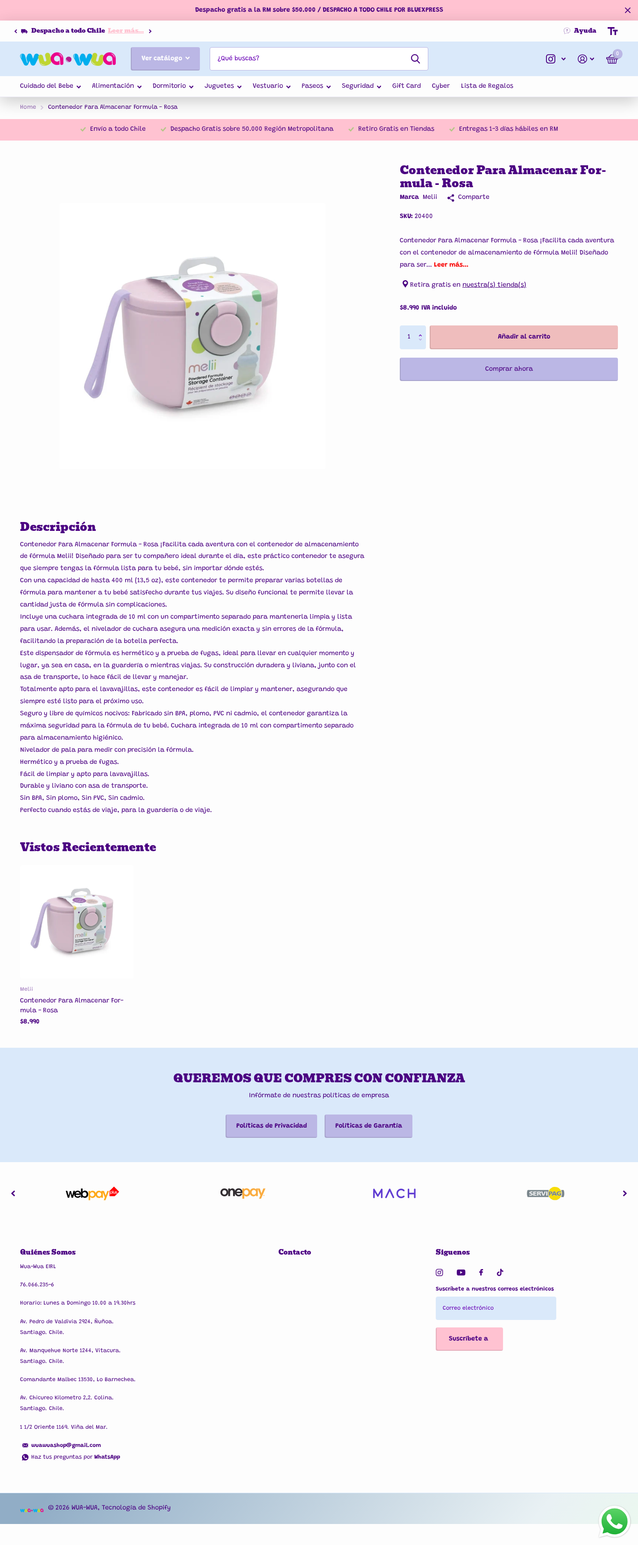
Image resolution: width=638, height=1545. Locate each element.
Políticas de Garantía (368, 1126)
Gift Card (406, 86)
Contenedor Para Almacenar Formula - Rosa (71, 1006)
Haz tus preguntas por (75, 1457)
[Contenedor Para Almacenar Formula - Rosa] (77, 922)
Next (149, 31)
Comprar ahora (509, 369)
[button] (15, 31)
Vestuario (268, 86)
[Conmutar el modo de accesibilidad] (613, 31)
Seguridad (358, 86)
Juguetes (219, 86)
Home (28, 107)
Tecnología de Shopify (136, 1508)
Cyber (441, 86)
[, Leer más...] (556, 59)
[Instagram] (439, 1272)
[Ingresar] (586, 59)
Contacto (294, 1252)
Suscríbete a (469, 1339)
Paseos (312, 86)
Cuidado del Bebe (46, 86)
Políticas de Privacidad (271, 1126)
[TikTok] (500, 1272)
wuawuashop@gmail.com (66, 1445)
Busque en (415, 59)
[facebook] (481, 1273)
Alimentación (113, 86)
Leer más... (125, 30)
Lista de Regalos (487, 86)
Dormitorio (169, 86)
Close (627, 10)
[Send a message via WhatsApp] (614, 1521)
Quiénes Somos (48, 1252)
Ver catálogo (163, 59)
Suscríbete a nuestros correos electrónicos (495, 1289)
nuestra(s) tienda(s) (494, 285)
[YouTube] (461, 1273)
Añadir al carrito (524, 337)
